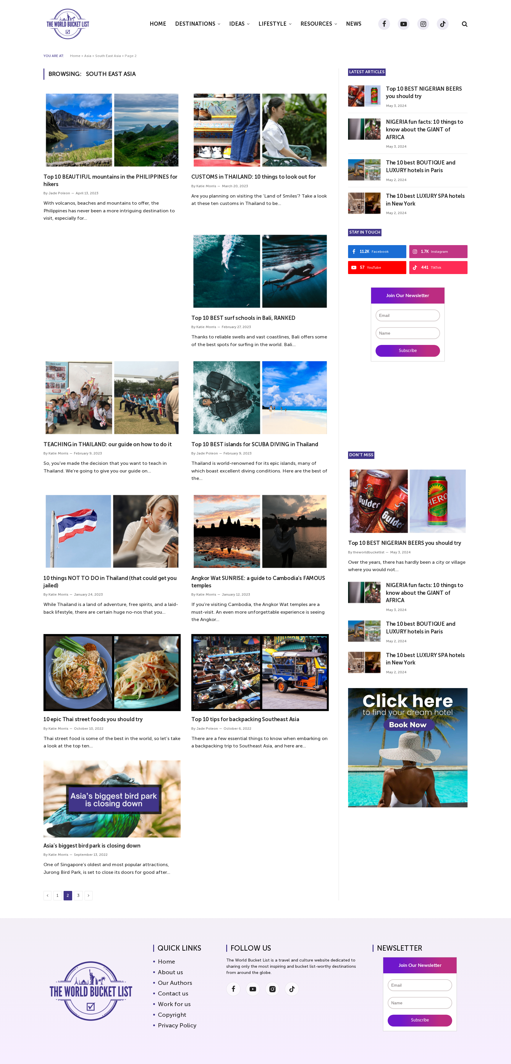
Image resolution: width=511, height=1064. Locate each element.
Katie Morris (206, 186)
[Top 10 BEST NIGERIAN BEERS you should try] (364, 96)
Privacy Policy (177, 1025)
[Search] (464, 24)
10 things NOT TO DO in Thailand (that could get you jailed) (110, 582)
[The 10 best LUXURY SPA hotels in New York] (364, 203)
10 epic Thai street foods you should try (93, 719)
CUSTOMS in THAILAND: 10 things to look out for (253, 177)
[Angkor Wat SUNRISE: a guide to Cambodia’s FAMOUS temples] (260, 531)
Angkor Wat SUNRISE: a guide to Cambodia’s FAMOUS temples (258, 582)
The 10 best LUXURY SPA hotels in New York (425, 200)
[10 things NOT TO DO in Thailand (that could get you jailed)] (112, 531)
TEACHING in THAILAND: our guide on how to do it (107, 444)
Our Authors (175, 982)
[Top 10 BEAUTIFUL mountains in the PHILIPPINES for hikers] (112, 130)
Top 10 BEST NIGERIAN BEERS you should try (424, 93)
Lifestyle (272, 24)
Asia (87, 56)
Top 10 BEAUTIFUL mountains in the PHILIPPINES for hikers (110, 180)
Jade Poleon (59, 193)
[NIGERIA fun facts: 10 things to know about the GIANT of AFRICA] (364, 129)
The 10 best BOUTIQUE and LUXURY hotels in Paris (420, 166)
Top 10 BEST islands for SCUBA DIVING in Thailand (254, 444)
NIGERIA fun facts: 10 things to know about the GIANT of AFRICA (424, 129)
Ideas (237, 24)
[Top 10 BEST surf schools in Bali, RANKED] (260, 271)
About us (170, 972)
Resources (316, 24)
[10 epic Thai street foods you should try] (112, 672)
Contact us (173, 993)
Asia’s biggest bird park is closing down (91, 846)
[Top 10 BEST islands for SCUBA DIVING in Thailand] (260, 397)
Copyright (172, 1014)
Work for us (174, 1004)
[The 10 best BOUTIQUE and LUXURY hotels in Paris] (364, 170)
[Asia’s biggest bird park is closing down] (112, 798)
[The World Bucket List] (67, 24)
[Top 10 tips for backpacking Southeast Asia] (260, 672)
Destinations (195, 24)
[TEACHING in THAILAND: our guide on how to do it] (112, 397)
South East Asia (108, 56)
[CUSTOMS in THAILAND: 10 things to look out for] (260, 130)
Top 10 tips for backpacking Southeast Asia (245, 719)
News (353, 24)
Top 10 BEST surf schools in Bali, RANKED (243, 318)
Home (158, 24)
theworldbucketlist (368, 552)
